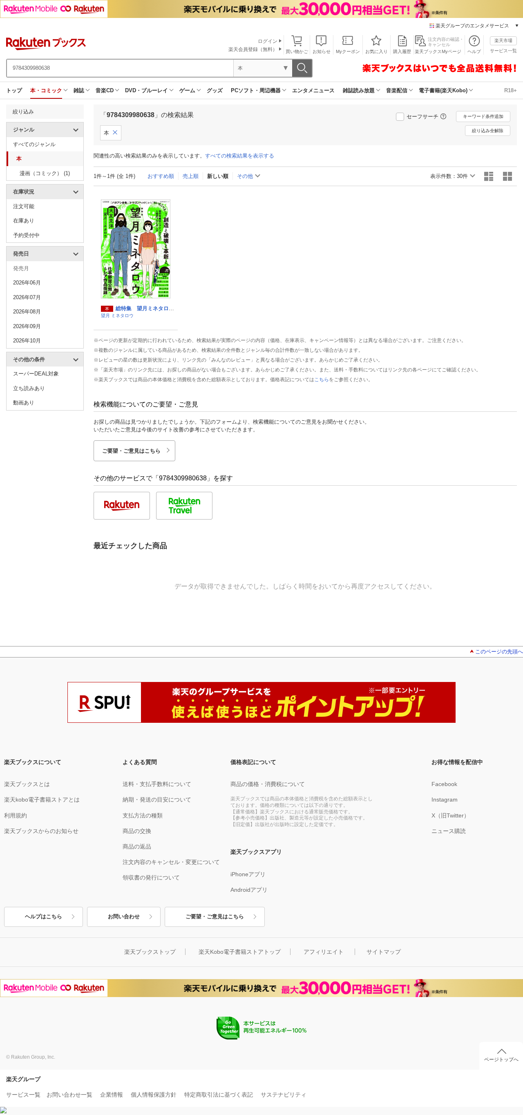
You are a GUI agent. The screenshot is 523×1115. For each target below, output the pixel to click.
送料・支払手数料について (157, 784)
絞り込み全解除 (487, 130)
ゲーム (187, 90)
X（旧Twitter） (450, 815)
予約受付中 (26, 235)
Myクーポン (348, 51)
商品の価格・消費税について (267, 784)
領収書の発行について (151, 877)
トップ (14, 90)
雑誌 (79, 90)
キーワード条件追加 (483, 116)
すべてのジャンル (34, 144)
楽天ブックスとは (27, 784)
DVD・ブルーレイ (146, 90)
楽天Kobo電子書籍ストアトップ (240, 951)
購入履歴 (402, 51)
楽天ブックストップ (150, 951)
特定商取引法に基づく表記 (218, 1094)
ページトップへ (501, 1059)
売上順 (191, 176)
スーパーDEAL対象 (36, 374)
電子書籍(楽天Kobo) (443, 90)
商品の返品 (137, 846)
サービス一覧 (503, 50)
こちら (321, 379)
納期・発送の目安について (157, 799)
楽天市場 (503, 40)
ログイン (267, 41)
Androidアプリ (249, 889)
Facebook (444, 784)
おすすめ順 (161, 176)
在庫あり (23, 221)
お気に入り (376, 51)
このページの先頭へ (499, 652)
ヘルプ (474, 51)
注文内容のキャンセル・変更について (171, 862)
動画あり (23, 403)
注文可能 (23, 206)
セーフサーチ (422, 116)
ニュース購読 (448, 831)
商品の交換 (137, 831)
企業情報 (111, 1094)
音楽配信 (396, 90)
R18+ (510, 90)
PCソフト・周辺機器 (256, 90)
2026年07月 (27, 297)
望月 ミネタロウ (117, 315)
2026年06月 (27, 283)
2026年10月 (27, 341)
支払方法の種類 (143, 815)
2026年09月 (27, 326)
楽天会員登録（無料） (252, 49)
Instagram (444, 799)
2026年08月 (27, 312)
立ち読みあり (29, 388)
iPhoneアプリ (248, 874)
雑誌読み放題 (359, 90)
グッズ (215, 90)
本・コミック (46, 90)
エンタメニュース (313, 90)
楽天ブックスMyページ (438, 51)
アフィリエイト (324, 951)
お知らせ (322, 51)
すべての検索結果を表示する (239, 156)
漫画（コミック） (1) (45, 173)
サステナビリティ (283, 1094)
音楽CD (105, 90)
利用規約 (15, 815)
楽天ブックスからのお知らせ (41, 831)
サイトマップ (384, 951)
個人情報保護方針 (154, 1094)
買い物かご (297, 51)
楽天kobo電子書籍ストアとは (42, 799)
